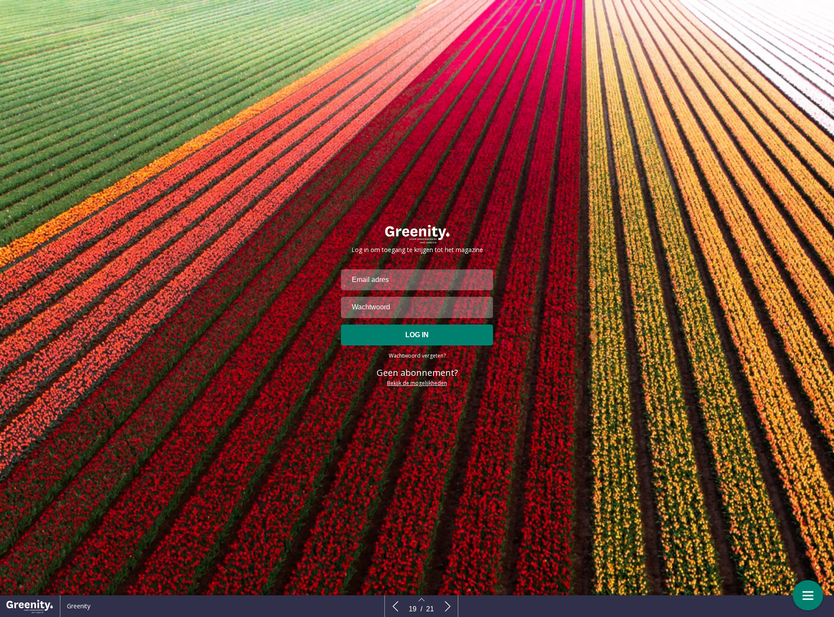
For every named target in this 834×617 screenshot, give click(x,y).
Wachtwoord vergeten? (417, 355)
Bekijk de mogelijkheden (417, 383)
